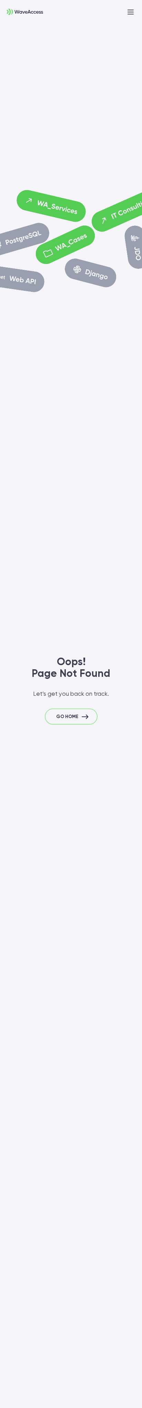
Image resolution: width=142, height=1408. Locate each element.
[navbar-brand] (21, 10)
